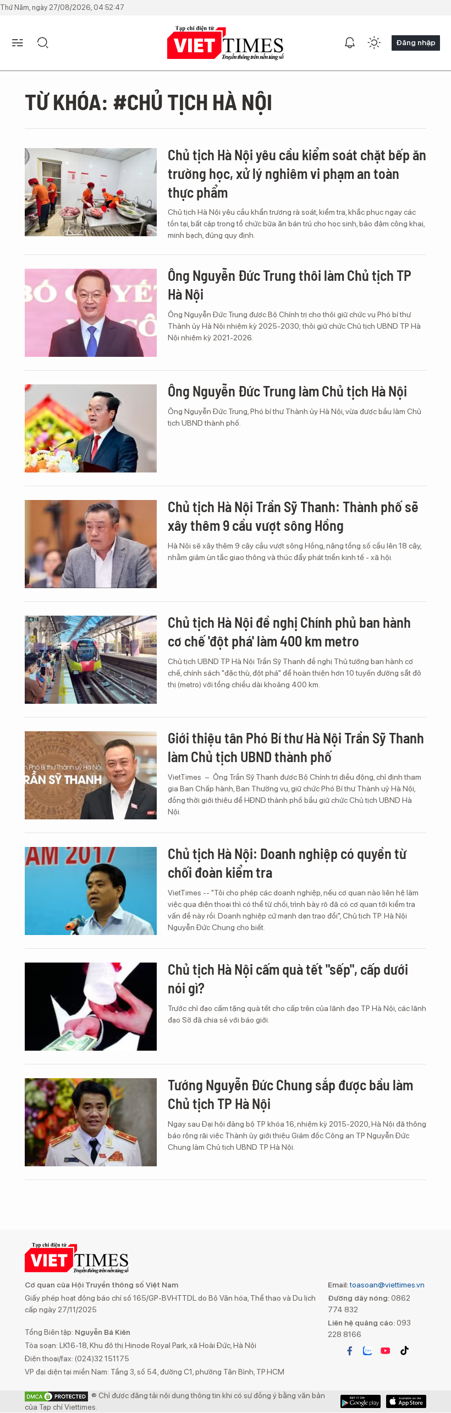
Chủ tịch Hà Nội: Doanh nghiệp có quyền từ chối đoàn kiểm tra (287, 863)
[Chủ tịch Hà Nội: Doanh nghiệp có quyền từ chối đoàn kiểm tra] (91, 891)
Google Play (406, 1401)
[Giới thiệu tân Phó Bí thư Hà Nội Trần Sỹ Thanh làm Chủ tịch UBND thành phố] (91, 775)
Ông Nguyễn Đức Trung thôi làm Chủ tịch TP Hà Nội (289, 284)
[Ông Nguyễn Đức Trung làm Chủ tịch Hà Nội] (91, 428)
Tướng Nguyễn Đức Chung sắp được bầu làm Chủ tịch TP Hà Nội (290, 1094)
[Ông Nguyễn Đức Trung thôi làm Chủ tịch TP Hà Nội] (91, 313)
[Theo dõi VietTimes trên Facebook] (349, 1350)
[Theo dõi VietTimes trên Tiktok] (404, 1351)
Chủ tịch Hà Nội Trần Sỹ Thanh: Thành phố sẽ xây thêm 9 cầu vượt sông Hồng (293, 516)
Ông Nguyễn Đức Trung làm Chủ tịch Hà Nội (287, 390)
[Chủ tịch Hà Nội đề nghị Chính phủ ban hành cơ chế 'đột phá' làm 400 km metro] (91, 660)
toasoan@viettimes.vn (386, 1284)
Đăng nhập (416, 42)
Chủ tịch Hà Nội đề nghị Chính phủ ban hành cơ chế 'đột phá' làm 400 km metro (289, 631)
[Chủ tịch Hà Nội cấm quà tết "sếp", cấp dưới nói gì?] (91, 1007)
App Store (360, 1401)
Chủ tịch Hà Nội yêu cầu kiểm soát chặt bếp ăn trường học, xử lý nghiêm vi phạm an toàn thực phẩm (297, 173)
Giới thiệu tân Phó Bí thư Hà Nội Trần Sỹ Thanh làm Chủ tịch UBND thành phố (296, 747)
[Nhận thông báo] (349, 43)
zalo (367, 1350)
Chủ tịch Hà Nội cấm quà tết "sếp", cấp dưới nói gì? (288, 978)
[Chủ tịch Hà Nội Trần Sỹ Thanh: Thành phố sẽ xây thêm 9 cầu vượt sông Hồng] (91, 544)
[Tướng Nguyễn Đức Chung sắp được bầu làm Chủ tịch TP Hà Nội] (91, 1122)
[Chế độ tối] (374, 43)
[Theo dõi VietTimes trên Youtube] (386, 1351)
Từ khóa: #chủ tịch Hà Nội (148, 101)
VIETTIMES (225, 43)
